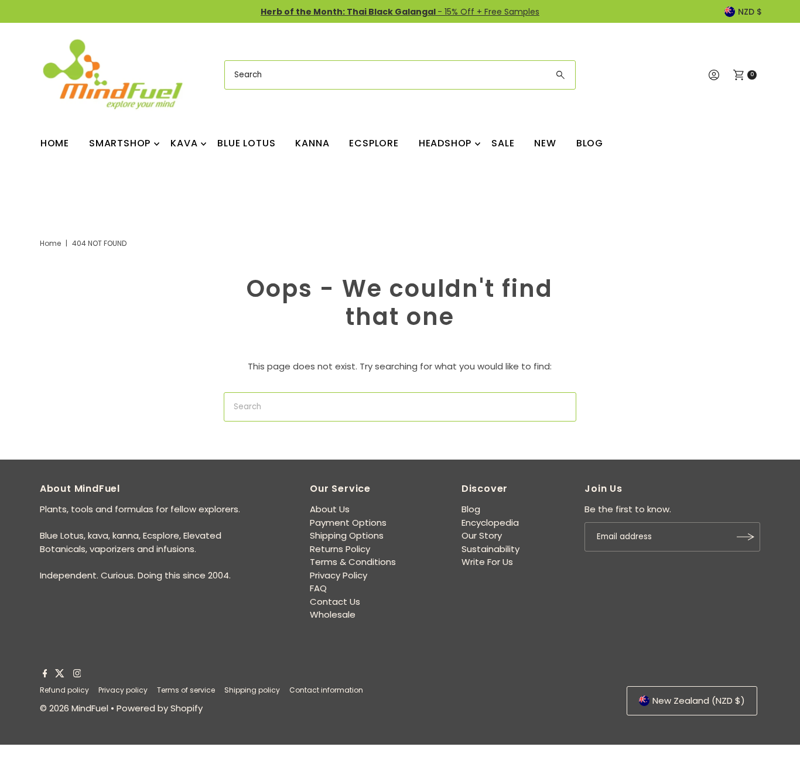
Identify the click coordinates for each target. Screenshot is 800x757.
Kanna (312, 143)
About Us (330, 509)
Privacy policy (123, 690)
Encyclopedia (490, 522)
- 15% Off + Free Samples (400, 12)
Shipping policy (252, 690)
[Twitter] (59, 674)
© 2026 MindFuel (74, 708)
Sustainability (490, 549)
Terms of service (186, 690)
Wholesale (332, 614)
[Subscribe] (745, 537)
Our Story (481, 535)
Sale (502, 143)
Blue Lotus (246, 143)
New (545, 143)
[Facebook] (45, 674)
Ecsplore (373, 143)
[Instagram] (77, 674)
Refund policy (64, 690)
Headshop (445, 143)
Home (54, 143)
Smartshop (120, 143)
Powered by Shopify (160, 708)
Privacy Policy (338, 575)
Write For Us (487, 562)
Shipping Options (347, 535)
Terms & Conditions (353, 562)
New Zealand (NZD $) (698, 700)
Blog (589, 143)
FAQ (318, 588)
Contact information (326, 690)
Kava (183, 143)
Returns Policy (340, 549)
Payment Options (348, 522)
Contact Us (335, 601)
